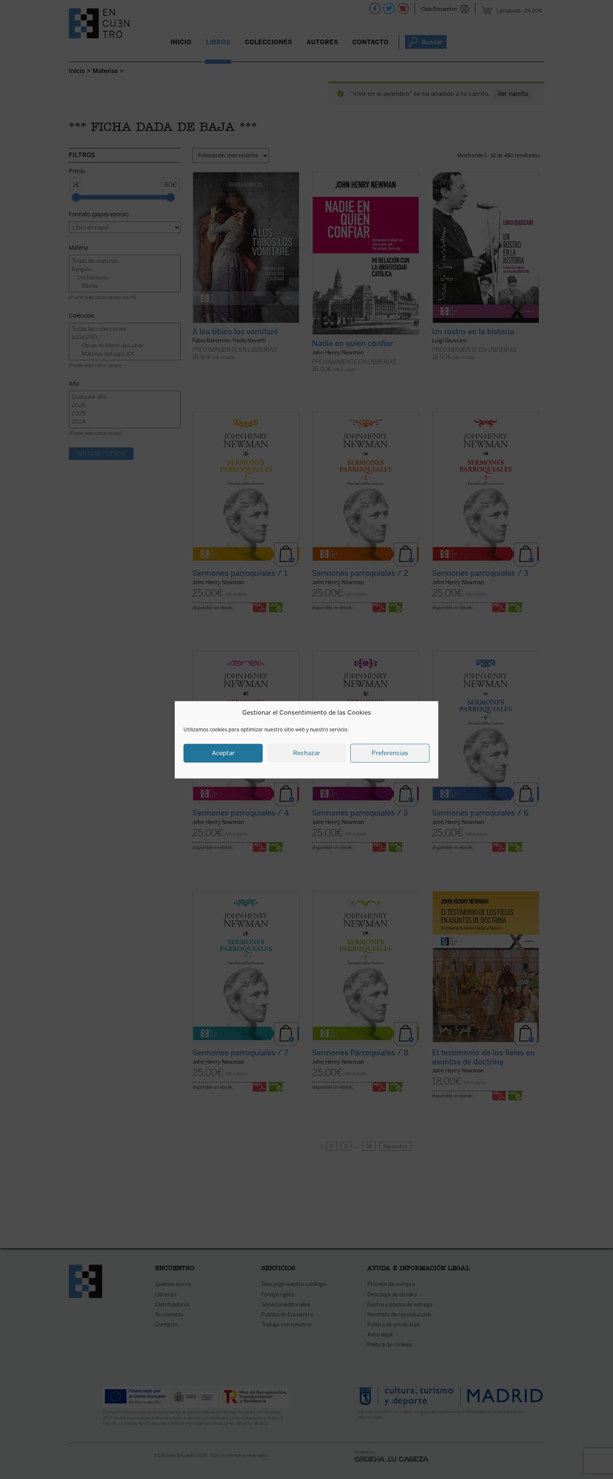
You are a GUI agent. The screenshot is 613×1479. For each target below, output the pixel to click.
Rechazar (306, 752)
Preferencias (390, 752)
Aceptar (223, 752)
